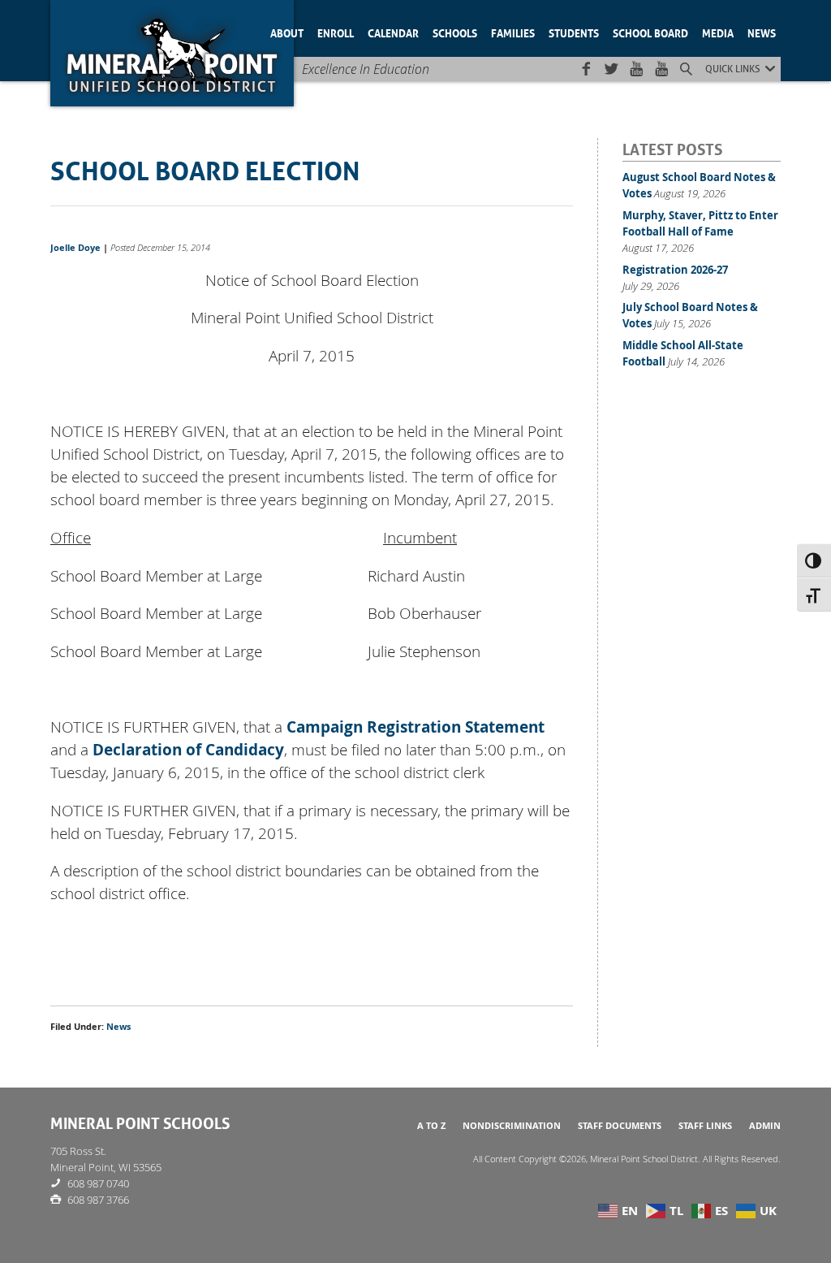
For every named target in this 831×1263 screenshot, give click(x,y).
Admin (765, 1125)
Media (718, 32)
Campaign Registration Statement (415, 726)
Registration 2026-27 (675, 269)
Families (513, 32)
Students (574, 32)
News (761, 32)
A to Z (431, 1125)
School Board (650, 32)
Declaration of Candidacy (188, 749)
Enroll (335, 32)
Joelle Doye (75, 247)
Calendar (393, 32)
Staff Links (705, 1125)
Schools (455, 32)
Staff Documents (619, 1125)
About (287, 32)
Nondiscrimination (512, 1125)
